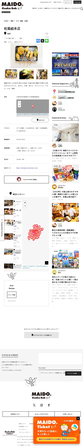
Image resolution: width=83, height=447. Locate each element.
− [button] (19, 105)
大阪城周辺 (62, 296)
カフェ (15, 257)
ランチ (15, 261)
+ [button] (19, 102)
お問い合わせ (68, 414)
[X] (42, 41)
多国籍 (15, 246)
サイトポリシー (23, 429)
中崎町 (15, 226)
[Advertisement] (65, 36)
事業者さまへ (15, 414)
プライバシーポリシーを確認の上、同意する (55, 373)
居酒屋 (71, 243)
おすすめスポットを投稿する (43, 335)
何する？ (35, 8)
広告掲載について (23, 426)
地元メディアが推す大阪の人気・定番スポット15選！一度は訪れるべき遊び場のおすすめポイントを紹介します (65, 279)
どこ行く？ (41, 8)
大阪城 (54, 296)
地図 (5, 42)
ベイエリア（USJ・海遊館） (65, 290)
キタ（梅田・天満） (22, 21)
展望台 (74, 158)
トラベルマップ (75, 8)
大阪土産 (60, 199)
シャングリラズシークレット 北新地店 (17, 236)
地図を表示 (42, 120)
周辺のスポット (18, 42)
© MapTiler (25, 114)
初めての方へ (58, 2)
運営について (22, 423)
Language (77, 2)
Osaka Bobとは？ (46, 2)
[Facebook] (38, 41)
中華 (15, 245)
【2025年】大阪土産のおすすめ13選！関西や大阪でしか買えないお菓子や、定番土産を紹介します (65, 194)
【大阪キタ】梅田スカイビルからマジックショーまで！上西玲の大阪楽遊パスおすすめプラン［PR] (65, 153)
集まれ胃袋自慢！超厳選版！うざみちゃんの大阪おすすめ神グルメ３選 (65, 233)
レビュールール (12, 301)
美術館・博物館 (57, 161)
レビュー (10, 42)
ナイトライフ (54, 8)
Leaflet (19, 114)
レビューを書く (12, 295)
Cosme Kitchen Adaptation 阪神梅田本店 (17, 251)
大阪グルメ (47, 8)
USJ (53, 285)
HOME (6, 21)
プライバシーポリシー (25, 432)
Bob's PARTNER (41, 414)
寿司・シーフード (61, 243)
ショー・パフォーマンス (59, 287)
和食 (21, 38)
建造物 (70, 298)
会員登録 (31, 423)
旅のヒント (68, 8)
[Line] (47, 41)
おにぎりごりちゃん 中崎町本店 (17, 223)
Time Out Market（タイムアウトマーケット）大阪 (17, 267)
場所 (12, 21)
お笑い (59, 285)
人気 (68, 158)
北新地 (15, 240)
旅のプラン (61, 8)
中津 (15, 213)
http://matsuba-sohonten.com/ (27, 168)
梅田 (15, 255)
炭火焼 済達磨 (17, 210)
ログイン (68, 2)
